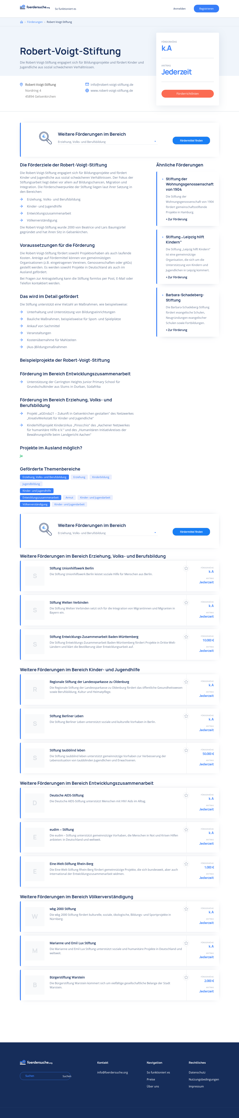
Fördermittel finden (191, 140)
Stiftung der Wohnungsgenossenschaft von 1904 (190, 184)
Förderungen (35, 22)
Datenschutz (197, 1072)
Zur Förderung (177, 219)
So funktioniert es (65, 8)
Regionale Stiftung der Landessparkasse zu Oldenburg (89, 682)
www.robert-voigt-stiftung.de (112, 90)
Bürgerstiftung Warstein (67, 977)
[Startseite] (36, 8)
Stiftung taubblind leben (67, 750)
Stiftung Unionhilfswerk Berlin (72, 568)
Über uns (153, 1086)
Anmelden (179, 8)
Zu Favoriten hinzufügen (186, 568)
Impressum (196, 1086)
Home (21, 22)
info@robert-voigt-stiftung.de (112, 84)
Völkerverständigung (35, 504)
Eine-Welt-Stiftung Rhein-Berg (71, 864)
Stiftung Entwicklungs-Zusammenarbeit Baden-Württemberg (94, 637)
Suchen (65, 1076)
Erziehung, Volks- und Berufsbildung (44, 477)
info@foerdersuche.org (112, 1072)
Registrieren (206, 8)
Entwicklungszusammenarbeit (41, 497)
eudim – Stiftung (62, 829)
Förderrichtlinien (188, 94)
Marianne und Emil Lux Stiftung (73, 943)
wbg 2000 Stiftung (63, 909)
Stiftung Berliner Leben (66, 716)
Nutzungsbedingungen (204, 1079)
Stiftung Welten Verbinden (69, 602)
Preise (151, 1079)
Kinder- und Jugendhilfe (37, 490)
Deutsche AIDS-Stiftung (67, 795)
